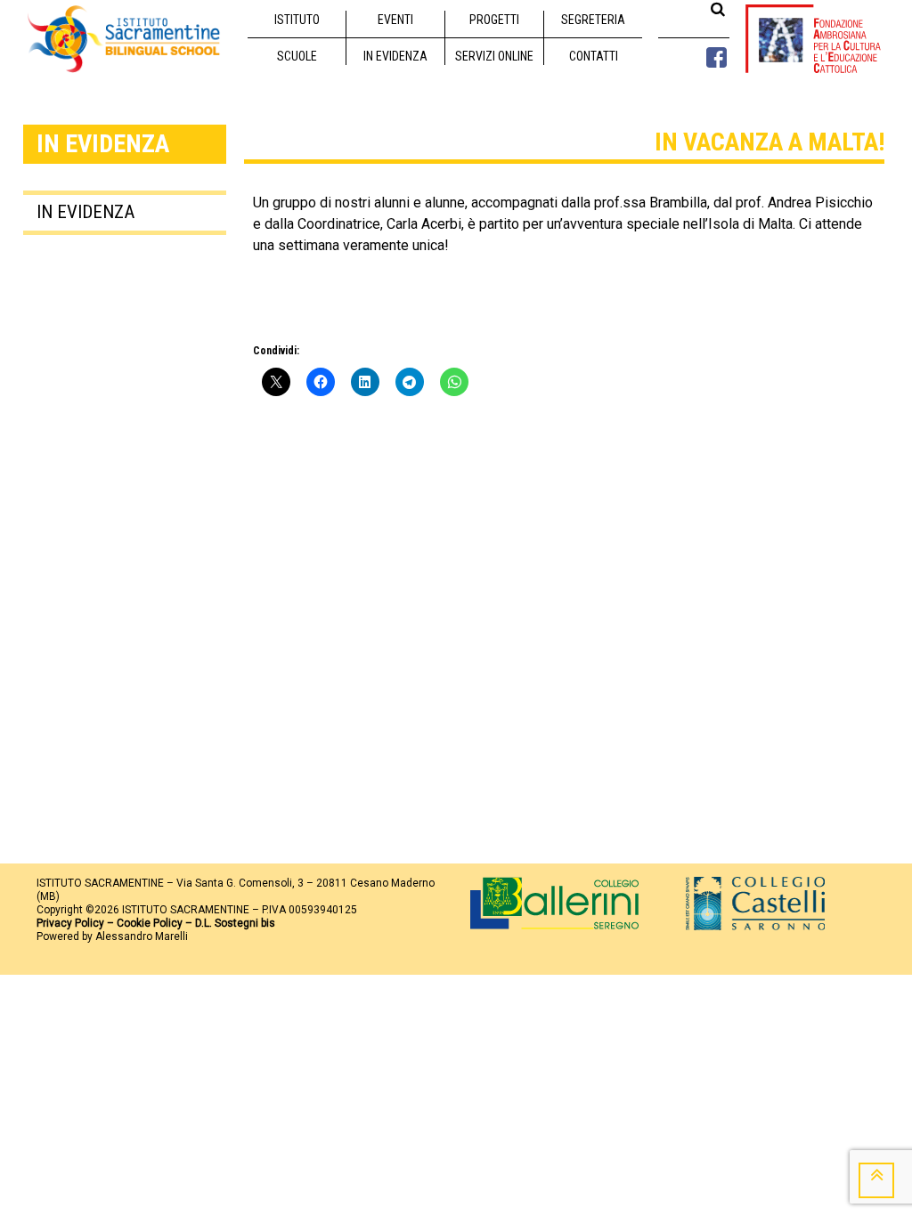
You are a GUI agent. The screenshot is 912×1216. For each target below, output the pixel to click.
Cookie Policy (150, 923)
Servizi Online (494, 56)
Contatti (593, 56)
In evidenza (395, 56)
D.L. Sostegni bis (235, 923)
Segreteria (593, 19)
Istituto (297, 19)
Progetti (494, 19)
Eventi (395, 19)
